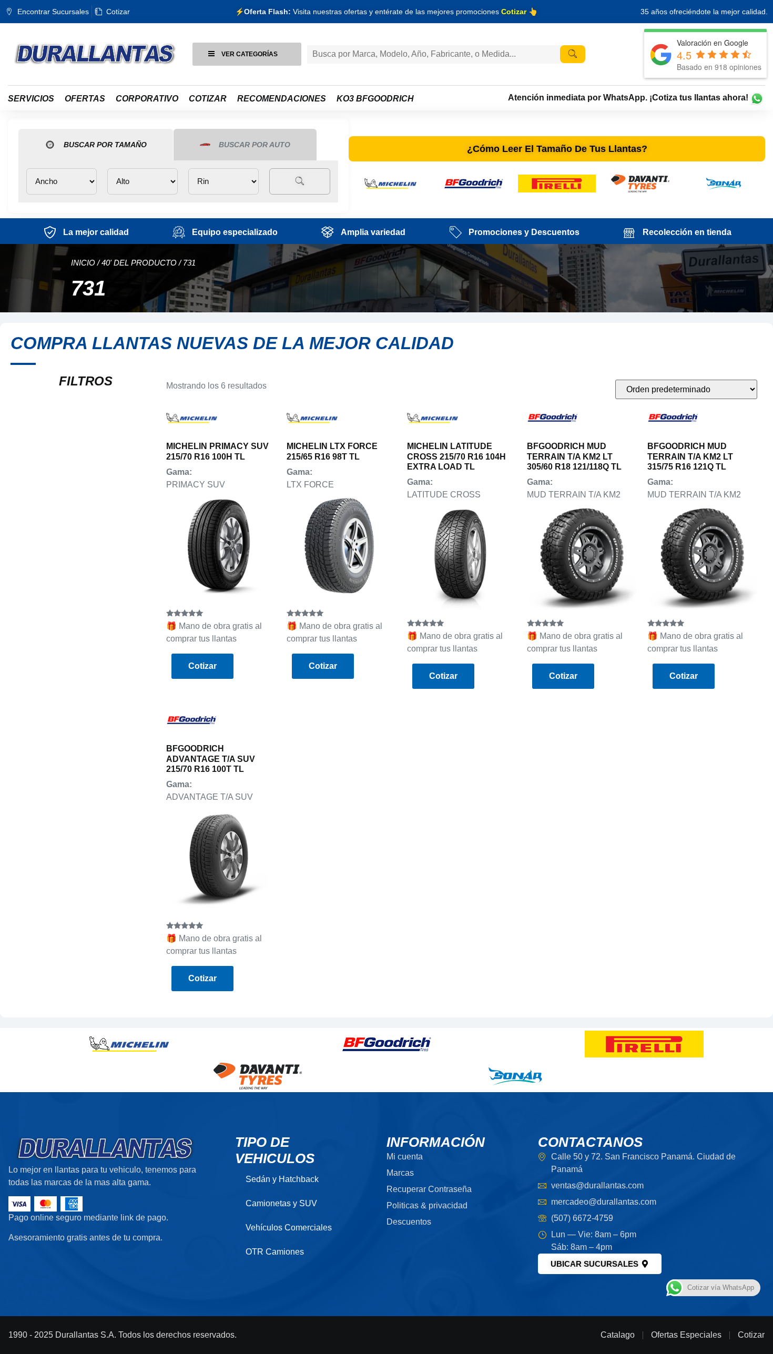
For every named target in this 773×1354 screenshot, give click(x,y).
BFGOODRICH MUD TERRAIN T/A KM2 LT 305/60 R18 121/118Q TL (574, 456)
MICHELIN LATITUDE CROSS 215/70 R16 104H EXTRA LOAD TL (456, 456)
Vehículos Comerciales (289, 1227)
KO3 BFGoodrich (375, 98)
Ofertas (85, 98)
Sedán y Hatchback (282, 1179)
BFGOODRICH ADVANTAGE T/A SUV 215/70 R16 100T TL (210, 758)
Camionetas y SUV (281, 1203)
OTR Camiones (275, 1251)
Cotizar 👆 (519, 11)
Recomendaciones (281, 98)
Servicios (31, 98)
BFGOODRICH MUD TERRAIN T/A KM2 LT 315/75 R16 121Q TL (690, 456)
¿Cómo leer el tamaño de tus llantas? (557, 149)
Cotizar (208, 98)
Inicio (83, 263)
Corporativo (147, 98)
